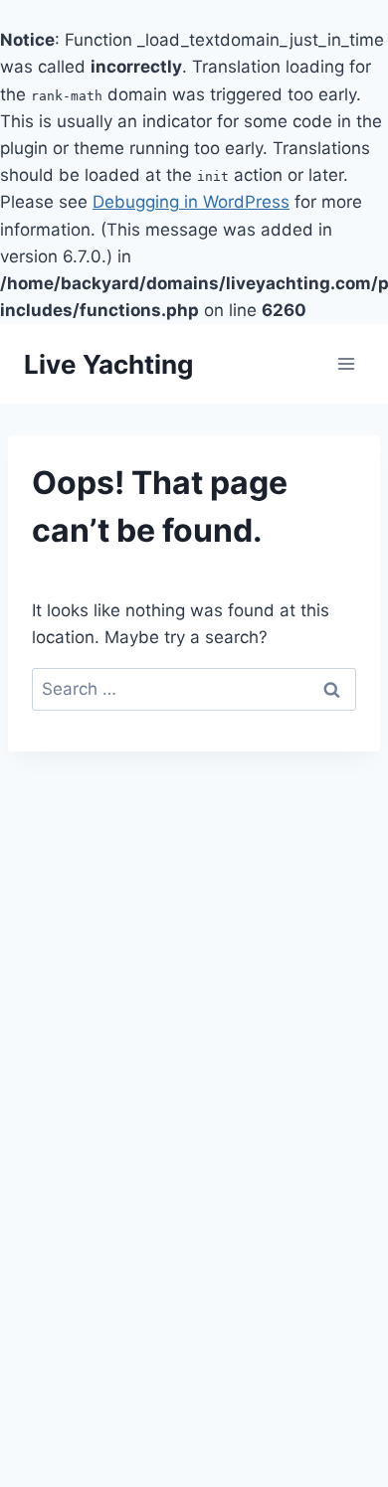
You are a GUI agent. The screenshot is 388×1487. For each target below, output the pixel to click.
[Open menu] (345, 364)
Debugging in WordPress (191, 202)
